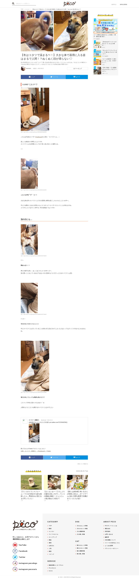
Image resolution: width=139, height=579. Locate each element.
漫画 (50, 542)
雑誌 (50, 540)
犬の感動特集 (81, 531)
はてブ (78, 77)
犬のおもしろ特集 (82, 525)
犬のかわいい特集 (82, 528)
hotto (51, 571)
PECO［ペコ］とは (111, 525)
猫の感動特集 (81, 551)
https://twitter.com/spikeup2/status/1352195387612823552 (34, 132)
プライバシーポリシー (111, 548)
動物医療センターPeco (56, 565)
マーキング (78, 68)
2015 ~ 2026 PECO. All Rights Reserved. (69, 577)
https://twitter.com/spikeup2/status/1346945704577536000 (34, 255)
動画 (50, 528)
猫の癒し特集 (81, 553)
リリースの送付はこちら (112, 542)
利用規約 (107, 531)
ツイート (55, 77)
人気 (50, 548)
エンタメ (51, 531)
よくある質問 (109, 545)
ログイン (114, 4)
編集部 (107, 537)
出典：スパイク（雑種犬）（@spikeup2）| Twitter (36, 451)
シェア (33, 77)
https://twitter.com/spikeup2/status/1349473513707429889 (34, 392)
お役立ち (51, 545)
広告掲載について (110, 540)
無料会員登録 (123, 4)
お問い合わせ (109, 534)
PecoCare (52, 568)
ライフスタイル (53, 534)
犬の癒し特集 (81, 534)
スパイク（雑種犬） (37, 420)
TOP (50, 525)
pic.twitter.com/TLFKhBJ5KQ (58, 422)
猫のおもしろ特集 (82, 545)
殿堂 (50, 551)
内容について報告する (83, 463)
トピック (51, 554)
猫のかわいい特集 (82, 548)
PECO (69, 3)
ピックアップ (53, 537)
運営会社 (107, 528)
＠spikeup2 (38, 137)
